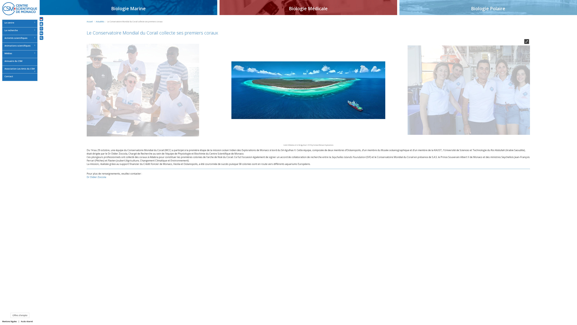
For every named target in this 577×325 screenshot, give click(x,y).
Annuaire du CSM (13, 61)
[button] (41, 18)
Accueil (90, 21)
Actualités (100, 21)
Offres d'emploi (19, 315)
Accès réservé (27, 321)
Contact (9, 76)
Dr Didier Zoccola (96, 177)
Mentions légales (9, 321)
